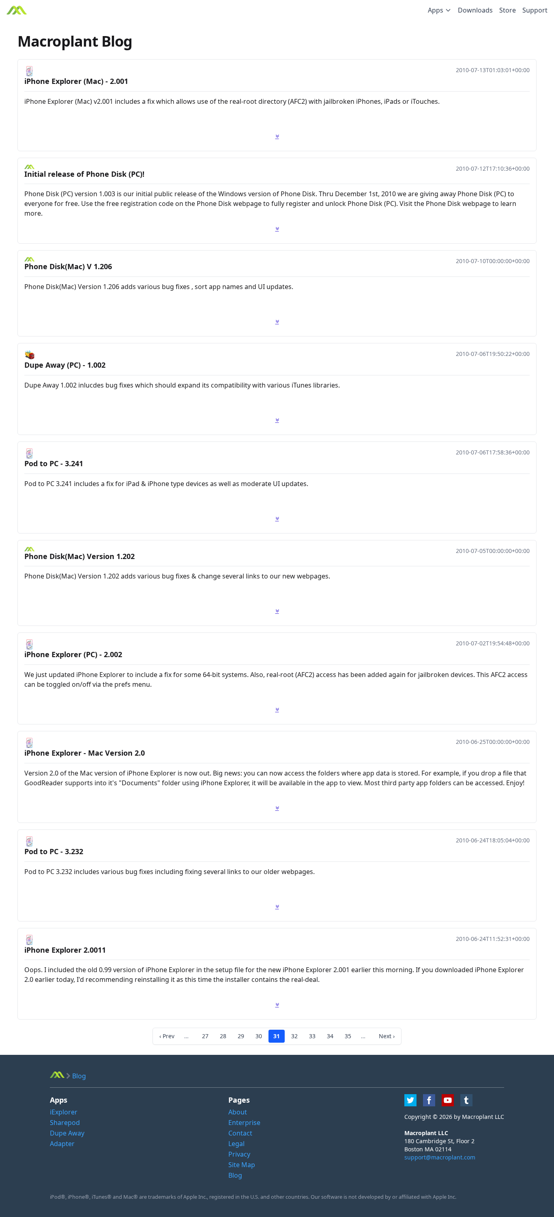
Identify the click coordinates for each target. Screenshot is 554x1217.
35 (348, 1036)
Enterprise (244, 1122)
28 (223, 1036)
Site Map (241, 1164)
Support (535, 10)
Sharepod (65, 1122)
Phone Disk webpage (458, 203)
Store (507, 10)
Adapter (62, 1143)
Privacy (239, 1154)
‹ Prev (166, 1036)
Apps (435, 10)
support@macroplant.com (439, 1157)
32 (294, 1036)
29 (241, 1036)
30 (259, 1036)
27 (205, 1036)
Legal (236, 1143)
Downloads (475, 10)
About (237, 1112)
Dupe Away (67, 1133)
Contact (240, 1133)
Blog (235, 1175)
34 (330, 1036)
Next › (387, 1036)
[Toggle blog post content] (277, 136)
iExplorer (63, 1112)
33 (312, 1036)
